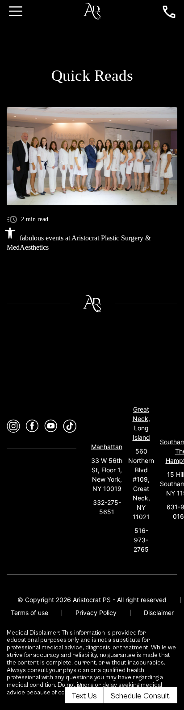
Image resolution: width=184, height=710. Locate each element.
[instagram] (13, 426)
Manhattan (106, 446)
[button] (10, 233)
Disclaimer (159, 612)
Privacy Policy (96, 612)
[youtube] (51, 426)
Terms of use (29, 612)
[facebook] (32, 426)
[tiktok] (69, 426)
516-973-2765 (141, 540)
